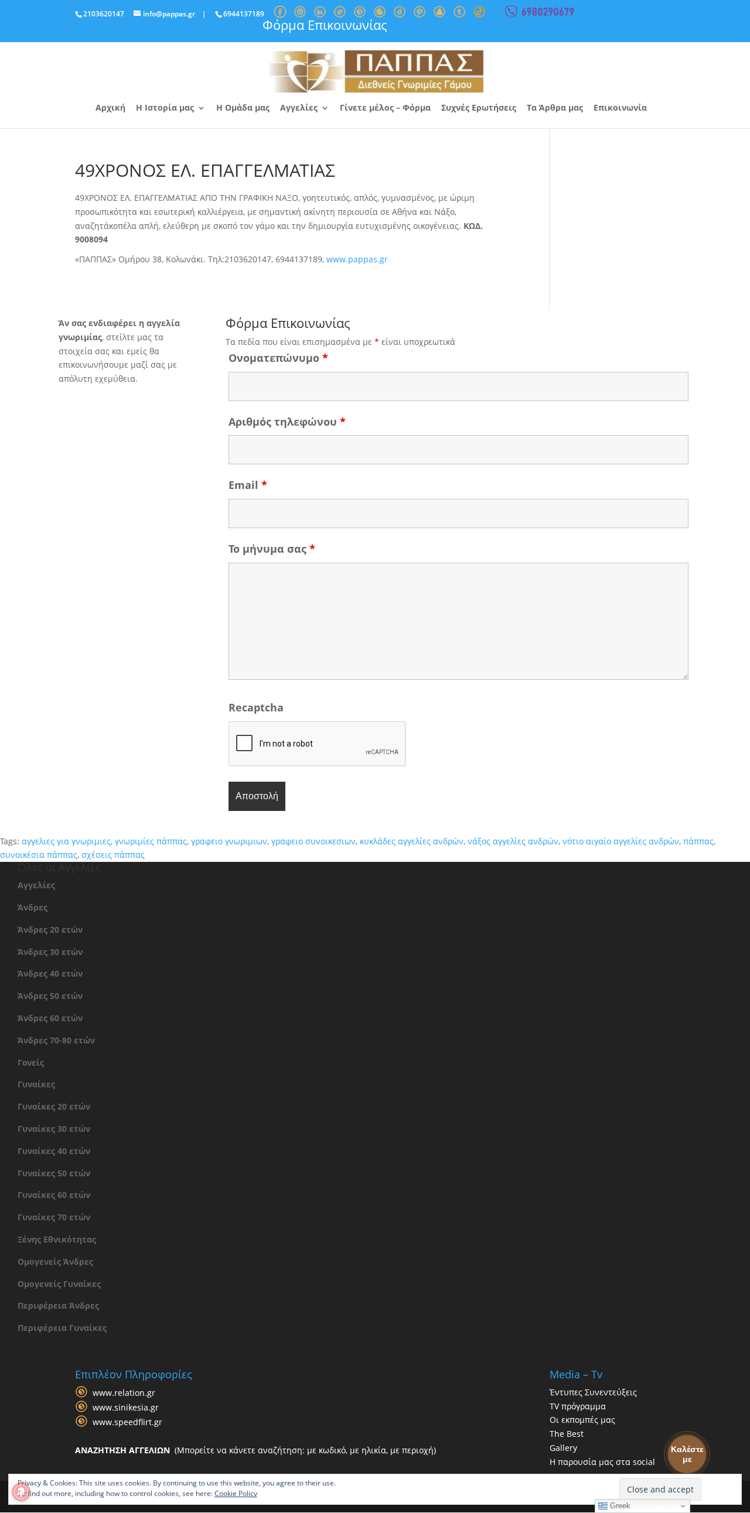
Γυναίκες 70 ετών (54, 1217)
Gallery (563, 1447)
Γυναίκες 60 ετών (54, 1194)
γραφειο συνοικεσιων (313, 841)
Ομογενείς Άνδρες (55, 1261)
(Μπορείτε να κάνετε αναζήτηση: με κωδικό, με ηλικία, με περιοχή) (255, 1450)
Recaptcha (256, 707)
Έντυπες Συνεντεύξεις (593, 1392)
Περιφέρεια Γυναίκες (62, 1327)
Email (248, 485)
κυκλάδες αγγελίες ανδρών (411, 841)
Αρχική (110, 108)
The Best (567, 1433)
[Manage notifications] (21, 1492)
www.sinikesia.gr (126, 1407)
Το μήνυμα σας (272, 549)
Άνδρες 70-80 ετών (56, 1040)
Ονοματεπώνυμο (278, 358)
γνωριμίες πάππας (151, 841)
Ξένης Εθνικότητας (57, 1239)
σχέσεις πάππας (113, 854)
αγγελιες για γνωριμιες (66, 841)
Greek (619, 1505)
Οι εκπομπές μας (582, 1419)
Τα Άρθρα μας (555, 108)
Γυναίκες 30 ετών (54, 1128)
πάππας (698, 841)
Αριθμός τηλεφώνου (287, 422)
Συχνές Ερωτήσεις (478, 108)
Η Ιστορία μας (165, 108)
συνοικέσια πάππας (38, 854)
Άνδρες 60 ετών (50, 1018)
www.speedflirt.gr (127, 1422)
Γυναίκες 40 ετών (54, 1150)
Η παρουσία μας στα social (602, 1461)
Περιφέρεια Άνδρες (58, 1305)
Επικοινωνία (620, 108)
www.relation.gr (124, 1392)
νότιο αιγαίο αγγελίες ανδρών (620, 841)
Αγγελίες (299, 108)
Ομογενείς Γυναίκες (59, 1283)
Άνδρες (32, 907)
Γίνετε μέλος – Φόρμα (385, 108)
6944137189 (243, 14)
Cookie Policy (235, 1493)
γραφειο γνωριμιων (229, 841)
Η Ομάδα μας (243, 108)
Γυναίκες (36, 1084)
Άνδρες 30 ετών (50, 951)
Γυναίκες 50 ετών (54, 1173)
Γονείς (31, 1062)
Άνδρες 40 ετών (50, 973)
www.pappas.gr (357, 259)
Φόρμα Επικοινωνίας (324, 24)
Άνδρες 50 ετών (50, 995)
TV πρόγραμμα (578, 1406)
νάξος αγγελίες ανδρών (513, 841)
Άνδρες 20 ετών (50, 929)
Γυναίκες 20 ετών (54, 1106)
